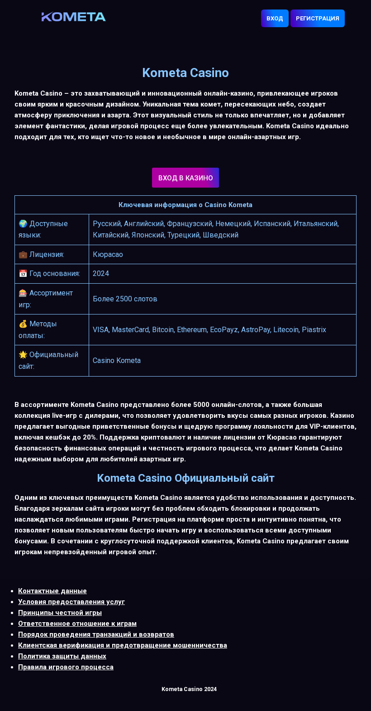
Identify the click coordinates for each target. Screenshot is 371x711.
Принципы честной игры (60, 613)
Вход (274, 18)
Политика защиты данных (62, 656)
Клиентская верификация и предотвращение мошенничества (122, 645)
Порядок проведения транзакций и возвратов (96, 634)
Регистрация (317, 18)
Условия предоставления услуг (71, 602)
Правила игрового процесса (66, 667)
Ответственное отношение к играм (77, 623)
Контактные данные (52, 591)
